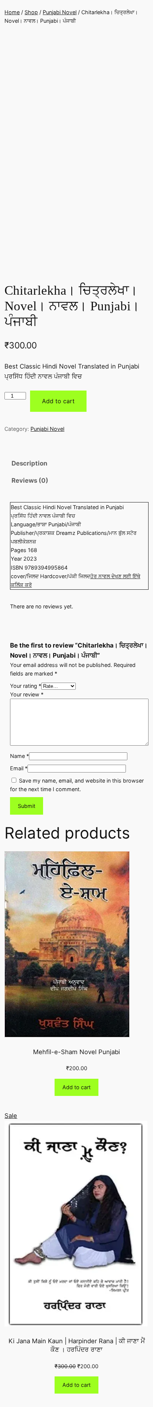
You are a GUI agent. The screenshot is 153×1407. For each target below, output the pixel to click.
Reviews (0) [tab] (30, 480)
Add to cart (58, 401)
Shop (31, 12)
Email (18, 768)
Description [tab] (29, 463)
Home (12, 12)
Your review (26, 694)
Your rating (25, 686)
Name (19, 756)
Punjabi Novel (59, 12)
